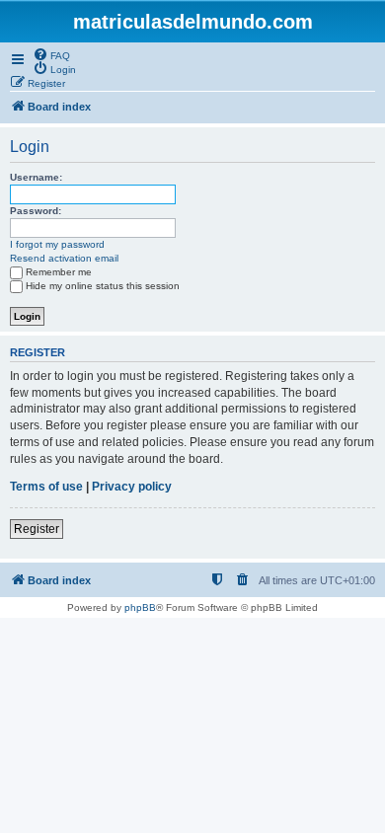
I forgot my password (57, 244)
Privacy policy (132, 486)
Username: (36, 177)
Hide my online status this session (103, 285)
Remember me (59, 271)
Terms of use (46, 486)
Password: (35, 210)
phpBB (140, 607)
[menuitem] (51, 54)
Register (36, 529)
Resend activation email (64, 258)
